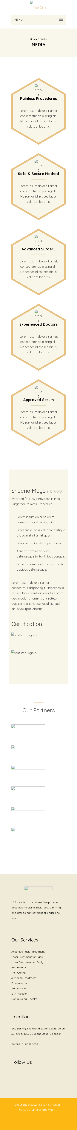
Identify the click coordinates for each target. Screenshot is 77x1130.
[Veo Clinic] (38, 7)
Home (33, 39)
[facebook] (13, 1075)
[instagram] (21, 1073)
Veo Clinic (43, 1104)
